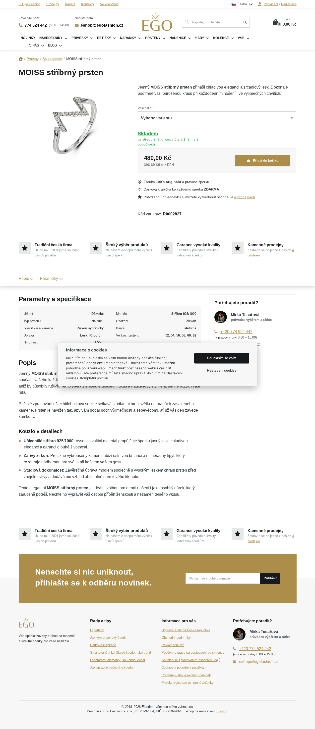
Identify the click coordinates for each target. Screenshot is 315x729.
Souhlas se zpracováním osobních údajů (191, 660)
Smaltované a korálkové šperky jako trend (120, 652)
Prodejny (52, 4)
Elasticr (221, 711)
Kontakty (87, 4)
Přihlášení (271, 4)
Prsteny (33, 59)
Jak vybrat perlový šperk (108, 637)
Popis (24, 278)
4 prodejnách (244, 197)
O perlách (97, 630)
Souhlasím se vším (221, 358)
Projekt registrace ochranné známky (188, 682)
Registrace (289, 4)
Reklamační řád (173, 645)
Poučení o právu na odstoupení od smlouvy (193, 652)
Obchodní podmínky (176, 637)
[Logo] (157, 22)
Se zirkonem (52, 59)
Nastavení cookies (221, 371)
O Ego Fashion (29, 4)
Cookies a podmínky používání (184, 667)
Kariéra (70, 4)
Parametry (49, 278)
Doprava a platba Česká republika (186, 630)
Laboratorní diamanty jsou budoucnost (117, 660)
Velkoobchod (109, 4)
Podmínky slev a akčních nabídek (186, 675)
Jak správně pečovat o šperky (112, 667)
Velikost (143, 108)
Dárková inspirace (103, 645)
